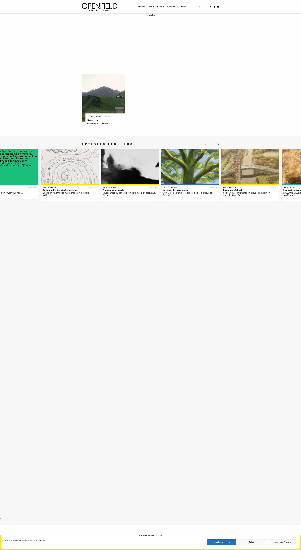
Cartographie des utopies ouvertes (60, 190)
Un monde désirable (233, 190)
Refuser (252, 542)
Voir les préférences (283, 542)
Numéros (141, 7)
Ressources (171, 7)
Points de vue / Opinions (171, 187)
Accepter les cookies (222, 542)
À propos (182, 7)
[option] (70, 175)
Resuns (92, 120)
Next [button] (218, 149)
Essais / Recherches (49, 187)
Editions (160, 7)
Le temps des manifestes (175, 190)
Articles (151, 7)
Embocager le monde (113, 190)
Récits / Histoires (289, 187)
